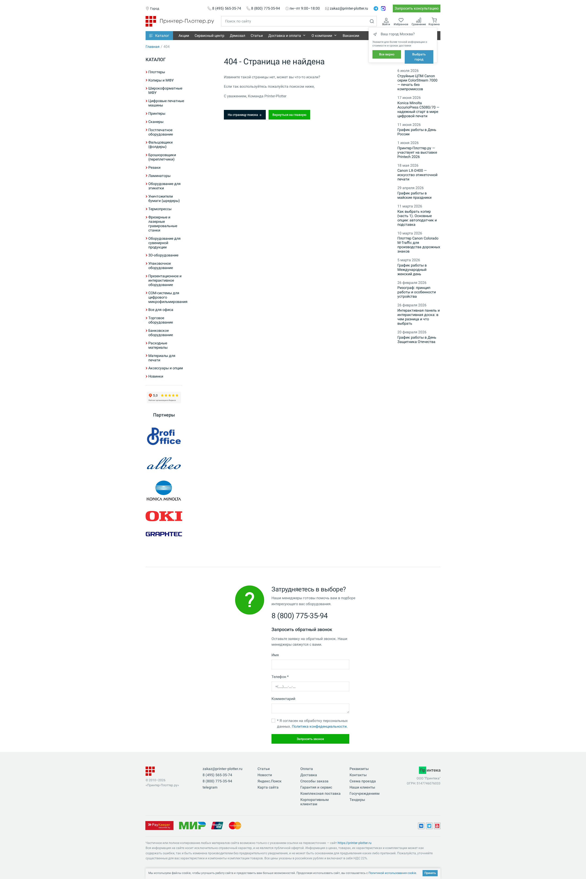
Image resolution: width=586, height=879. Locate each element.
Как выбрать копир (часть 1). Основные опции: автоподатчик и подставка (417, 218)
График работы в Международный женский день (412, 269)
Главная (153, 46)
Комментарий (283, 699)
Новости (265, 775)
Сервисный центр (209, 35)
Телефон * (280, 677)
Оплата (306, 769)
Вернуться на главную (289, 115)
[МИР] (192, 825)
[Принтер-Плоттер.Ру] (180, 21)
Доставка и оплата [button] (284, 35)
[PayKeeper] (159, 825)
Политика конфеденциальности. (319, 726)
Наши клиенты (362, 787)
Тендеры (357, 799)
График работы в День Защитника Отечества (416, 339)
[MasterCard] (235, 825)
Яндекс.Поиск (270, 781)
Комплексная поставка (320, 793)
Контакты (358, 775)
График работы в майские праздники (414, 195)
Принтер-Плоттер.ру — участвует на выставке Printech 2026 (417, 152)
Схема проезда (363, 781)
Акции (184, 35)
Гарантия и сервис (316, 787)
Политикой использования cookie (392, 873)
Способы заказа (314, 781)
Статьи (257, 35)
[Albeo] (164, 463)
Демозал (237, 35)
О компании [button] (322, 35)
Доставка (308, 775)
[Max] (383, 8)
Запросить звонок (310, 739)
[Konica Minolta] (164, 490)
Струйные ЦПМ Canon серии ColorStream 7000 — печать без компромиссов (417, 82)
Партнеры (164, 415)
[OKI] (164, 516)
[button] (159, 35)
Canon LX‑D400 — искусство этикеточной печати (417, 174)
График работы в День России (416, 132)
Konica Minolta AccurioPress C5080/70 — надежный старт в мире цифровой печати (418, 109)
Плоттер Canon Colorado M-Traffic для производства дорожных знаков (418, 244)
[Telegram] (376, 8)
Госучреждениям (365, 793)
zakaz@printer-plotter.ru (349, 8)
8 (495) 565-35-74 (226, 8)
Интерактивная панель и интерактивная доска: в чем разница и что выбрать (418, 317)
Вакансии (351, 35)
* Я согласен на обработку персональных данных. (312, 723)
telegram (210, 787)
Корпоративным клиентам (314, 801)
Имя (275, 655)
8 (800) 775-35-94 (265, 8)
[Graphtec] (164, 534)
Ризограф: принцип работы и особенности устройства (416, 292)
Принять (430, 873)
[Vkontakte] (421, 826)
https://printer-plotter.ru (355, 843)
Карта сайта (268, 787)
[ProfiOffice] (164, 436)
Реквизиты (359, 769)
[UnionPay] (217, 825)
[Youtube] (437, 826)
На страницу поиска (243, 115)
